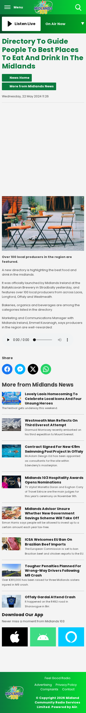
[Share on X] (33, 369)
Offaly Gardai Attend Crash (50, 597)
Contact (68, 689)
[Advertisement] (43, 149)
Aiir (74, 707)
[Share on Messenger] (20, 369)
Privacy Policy (66, 684)
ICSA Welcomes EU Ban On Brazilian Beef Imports (48, 542)
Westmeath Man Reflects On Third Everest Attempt (51, 423)
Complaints (49, 689)
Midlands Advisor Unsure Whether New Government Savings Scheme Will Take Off (52, 513)
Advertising (43, 684)
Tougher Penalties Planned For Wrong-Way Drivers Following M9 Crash (53, 571)
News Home (19, 77)
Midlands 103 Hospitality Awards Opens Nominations (54, 480)
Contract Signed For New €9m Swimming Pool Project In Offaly (54, 449)
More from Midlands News (32, 86)
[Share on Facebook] (7, 369)
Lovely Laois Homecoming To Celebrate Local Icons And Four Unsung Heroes (53, 399)
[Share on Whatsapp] (46, 369)
